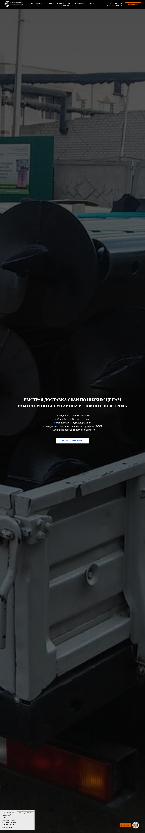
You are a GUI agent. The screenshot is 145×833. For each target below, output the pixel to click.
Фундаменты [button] (36, 3)
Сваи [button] (49, 3)
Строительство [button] (63, 3)
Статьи (91, 3)
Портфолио (80, 3)
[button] (72, 441)
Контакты (65, 5)
